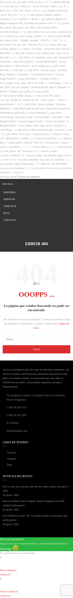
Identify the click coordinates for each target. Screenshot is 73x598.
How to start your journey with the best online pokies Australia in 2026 (35, 488)
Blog (7, 213)
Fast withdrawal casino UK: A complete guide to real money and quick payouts (35, 517)
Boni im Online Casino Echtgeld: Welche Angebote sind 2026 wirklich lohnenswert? (33, 503)
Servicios (9, 199)
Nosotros (9, 192)
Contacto (10, 220)
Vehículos (10, 206)
